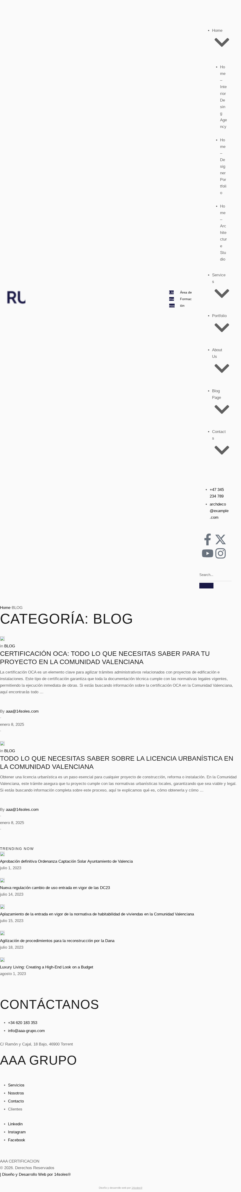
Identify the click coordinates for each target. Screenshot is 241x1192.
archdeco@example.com (219, 511)
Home (5, 607)
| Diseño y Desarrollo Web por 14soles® (35, 1174)
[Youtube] (207, 553)
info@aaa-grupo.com (26, 1031)
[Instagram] (220, 553)
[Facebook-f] (207, 539)
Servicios (16, 1085)
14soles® (137, 1187)
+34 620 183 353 (22, 1023)
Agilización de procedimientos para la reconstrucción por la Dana (57, 941)
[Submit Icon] (206, 585)
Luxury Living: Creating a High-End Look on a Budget (46, 967)
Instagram (17, 1132)
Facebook (16, 1140)
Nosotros (16, 1093)
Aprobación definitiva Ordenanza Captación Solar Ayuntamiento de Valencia (66, 861)
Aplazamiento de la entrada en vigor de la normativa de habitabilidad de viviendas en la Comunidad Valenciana (97, 914)
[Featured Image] (2, 639)
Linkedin (15, 1124)
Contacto (16, 1101)
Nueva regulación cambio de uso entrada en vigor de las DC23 (55, 888)
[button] (172, 298)
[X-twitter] (220, 539)
